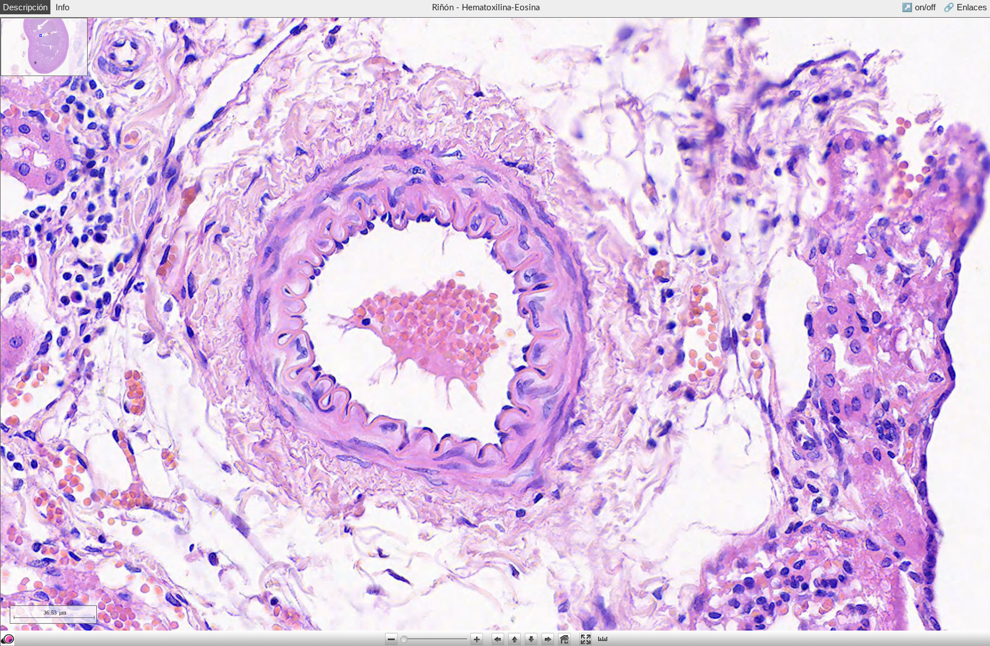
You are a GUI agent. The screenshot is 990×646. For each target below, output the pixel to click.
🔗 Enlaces (965, 7)
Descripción (25, 7)
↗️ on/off (919, 7)
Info (62, 7)
